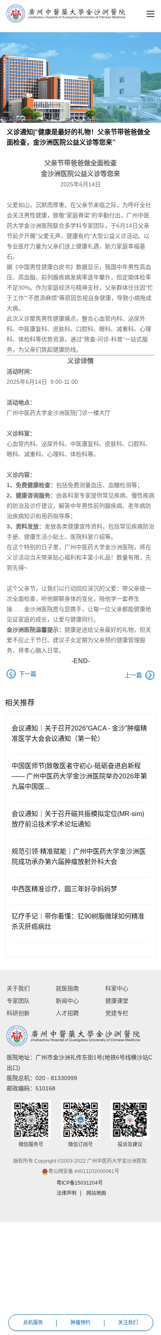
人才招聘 (67, 1013)
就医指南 (67, 988)
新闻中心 (67, 1000)
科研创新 (18, 1013)
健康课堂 (116, 1000)
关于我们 (18, 988)
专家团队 (18, 1000)
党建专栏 (116, 1013)
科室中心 (116, 988)
